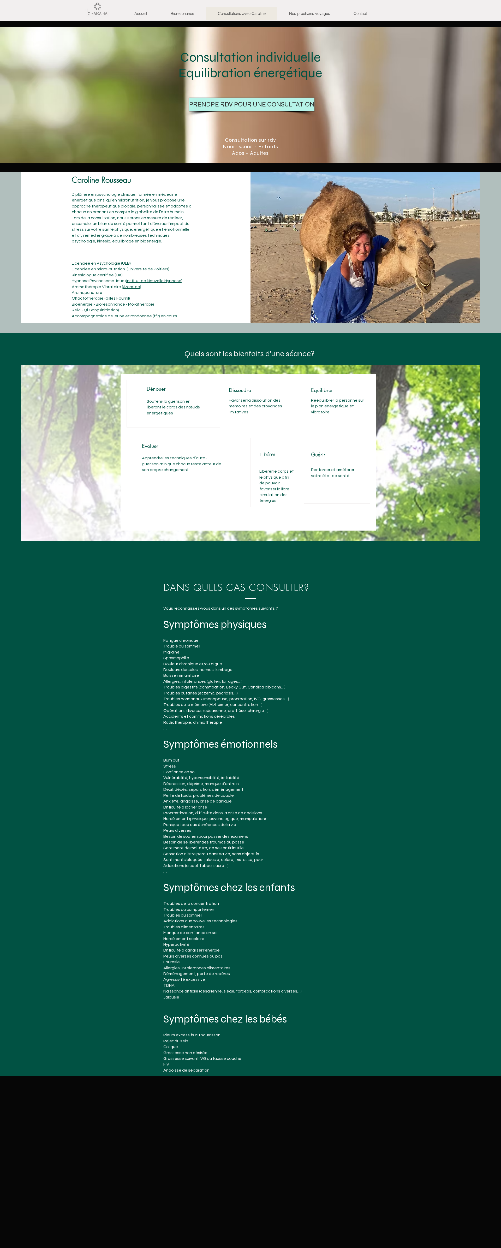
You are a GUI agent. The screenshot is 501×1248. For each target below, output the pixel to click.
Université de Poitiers (148, 269)
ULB (126, 263)
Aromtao (131, 287)
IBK (119, 275)
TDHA (169, 985)
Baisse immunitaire (181, 675)
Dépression (174, 784)
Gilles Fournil (117, 298)
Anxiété (170, 801)
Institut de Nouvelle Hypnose (153, 281)
